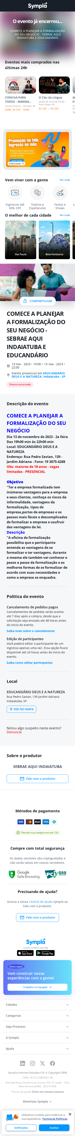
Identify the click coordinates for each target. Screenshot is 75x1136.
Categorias (13, 1016)
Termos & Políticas (54, 1119)
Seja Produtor (16, 1027)
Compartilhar (41, 301)
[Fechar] (70, 1114)
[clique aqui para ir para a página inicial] (37, 6)
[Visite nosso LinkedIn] (22, 1063)
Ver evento (37, 48)
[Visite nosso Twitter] (42, 1063)
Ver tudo (65, 179)
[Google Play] (45, 953)
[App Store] (25, 953)
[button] (12, 1117)
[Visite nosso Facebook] (52, 1063)
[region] (38, 1122)
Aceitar (54, 1128)
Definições (21, 1128)
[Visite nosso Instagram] (32, 1063)
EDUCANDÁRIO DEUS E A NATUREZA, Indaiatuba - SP (38, 374)
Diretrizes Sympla (35, 1101)
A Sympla (12, 1038)
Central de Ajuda (40, 902)
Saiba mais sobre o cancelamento (31, 631)
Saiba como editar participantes (29, 663)
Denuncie (14, 732)
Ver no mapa (24, 709)
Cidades (11, 1005)
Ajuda (10, 1049)
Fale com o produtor (40, 779)
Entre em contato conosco (48, 1091)
